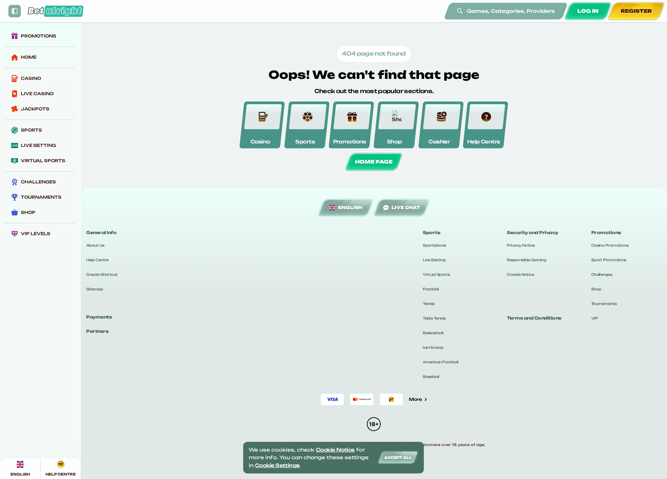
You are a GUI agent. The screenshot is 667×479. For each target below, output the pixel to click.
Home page (374, 162)
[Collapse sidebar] (14, 11)
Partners (97, 331)
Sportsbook (434, 245)
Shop (596, 289)
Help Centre (97, 260)
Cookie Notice (520, 274)
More (415, 399)
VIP (594, 318)
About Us (95, 245)
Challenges (601, 274)
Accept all (398, 457)
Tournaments (604, 304)
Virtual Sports (436, 274)
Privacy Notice (521, 245)
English (350, 207)
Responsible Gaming (526, 260)
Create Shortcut (102, 274)
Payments (99, 317)
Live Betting (434, 260)
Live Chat (406, 207)
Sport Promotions (608, 260)
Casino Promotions (609, 245)
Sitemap (94, 289)
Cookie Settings (277, 465)
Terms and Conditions (534, 318)
